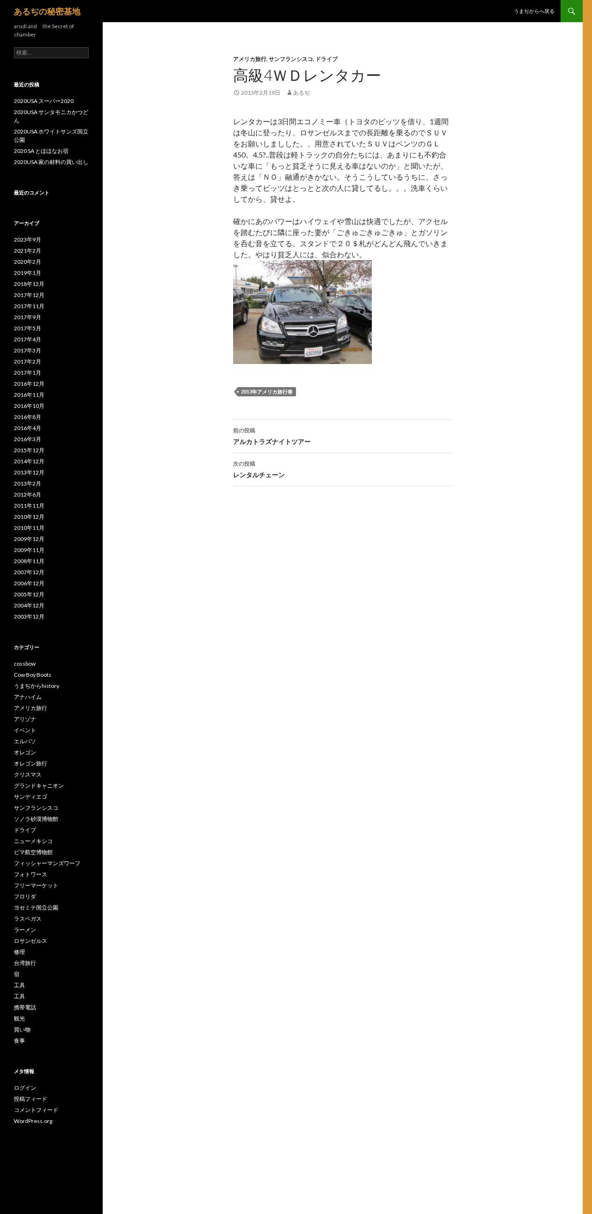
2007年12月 (29, 572)
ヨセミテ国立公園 (36, 907)
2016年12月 (29, 383)
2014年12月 (29, 461)
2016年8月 (27, 416)
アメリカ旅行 (249, 58)
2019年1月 (27, 272)
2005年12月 (29, 594)
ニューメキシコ (33, 841)
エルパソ (25, 741)
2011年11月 (29, 505)
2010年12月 (29, 516)
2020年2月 (27, 261)
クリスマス (28, 774)
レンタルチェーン (259, 469)
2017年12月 (29, 294)
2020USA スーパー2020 (44, 100)
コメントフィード (36, 1109)
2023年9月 (27, 239)
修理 (19, 951)
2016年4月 (27, 428)
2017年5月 (27, 328)
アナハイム (28, 696)
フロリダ (25, 896)
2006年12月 (29, 583)
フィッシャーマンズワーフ (47, 863)
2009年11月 (29, 549)
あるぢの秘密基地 (47, 11)
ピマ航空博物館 (33, 852)
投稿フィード (30, 1098)
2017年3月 (27, 350)
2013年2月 (27, 483)
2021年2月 (27, 250)
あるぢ (301, 92)
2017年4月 (27, 339)
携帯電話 (25, 1007)
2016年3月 (27, 439)
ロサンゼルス (30, 940)
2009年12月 (29, 538)
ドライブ (326, 58)
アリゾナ (25, 719)
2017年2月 (27, 361)
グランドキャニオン (39, 785)
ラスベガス (28, 918)
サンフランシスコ (291, 58)
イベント (25, 730)
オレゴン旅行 (30, 763)
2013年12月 (29, 472)
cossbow (25, 663)
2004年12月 (29, 605)
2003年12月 (29, 616)
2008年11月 (29, 561)
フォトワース (30, 874)
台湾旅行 (25, 962)
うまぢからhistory (36, 685)
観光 (19, 1018)
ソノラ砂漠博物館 (36, 818)
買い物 (22, 1029)
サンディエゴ (30, 796)
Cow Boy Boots (32, 674)
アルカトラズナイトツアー (272, 436)
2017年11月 (29, 306)
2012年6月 (27, 494)
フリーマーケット (36, 885)
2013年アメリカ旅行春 (267, 391)
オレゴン (25, 752)
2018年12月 (29, 283)
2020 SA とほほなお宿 (41, 150)
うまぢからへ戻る (534, 11)
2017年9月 (27, 317)
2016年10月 (29, 405)
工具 (19, 985)
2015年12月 (29, 450)
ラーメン (25, 929)
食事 (19, 1040)
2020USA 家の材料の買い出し (51, 161)
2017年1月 (27, 372)
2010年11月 (29, 527)
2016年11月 (29, 394)
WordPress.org (33, 1120)
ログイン (25, 1087)
